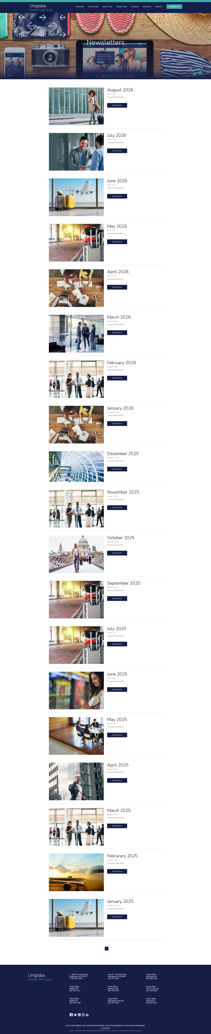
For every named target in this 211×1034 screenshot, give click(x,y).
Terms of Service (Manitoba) (114, 1025)
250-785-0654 (151, 991)
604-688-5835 (151, 978)
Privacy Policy (105, 1028)
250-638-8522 (151, 1003)
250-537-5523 (113, 1003)
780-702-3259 (113, 991)
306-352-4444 (75, 1003)
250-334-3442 (113, 978)
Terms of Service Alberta (73, 1025)
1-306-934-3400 (75, 978)
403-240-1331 (75, 991)
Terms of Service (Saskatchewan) (134, 1025)
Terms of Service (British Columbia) (93, 1025)
